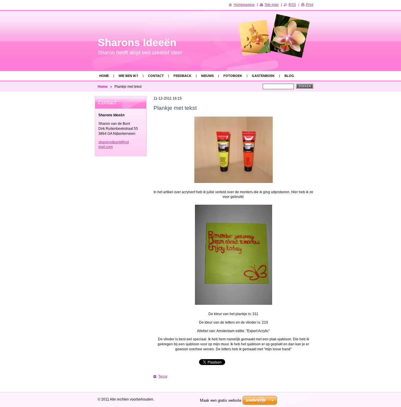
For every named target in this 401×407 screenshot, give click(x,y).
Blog (289, 76)
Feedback (182, 76)
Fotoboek (232, 76)
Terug (162, 376)
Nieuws (207, 76)
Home (104, 76)
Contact (156, 76)
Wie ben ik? (128, 76)
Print (309, 5)
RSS (292, 5)
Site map (271, 5)
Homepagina (244, 5)
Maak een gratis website (220, 400)
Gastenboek (263, 76)
